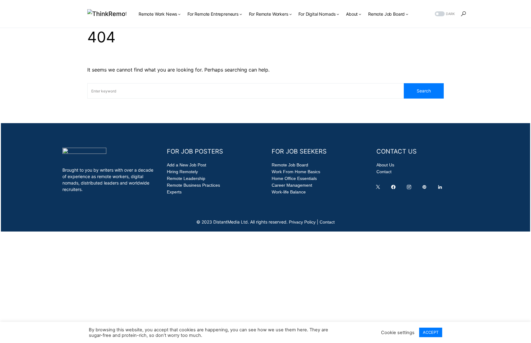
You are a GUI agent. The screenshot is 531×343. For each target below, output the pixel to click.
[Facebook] (394, 188)
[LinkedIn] (441, 188)
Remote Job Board (290, 164)
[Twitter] (379, 188)
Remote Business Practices (193, 185)
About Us (385, 164)
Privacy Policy (302, 222)
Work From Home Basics (296, 171)
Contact (383, 171)
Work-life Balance (289, 191)
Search (424, 90)
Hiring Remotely (182, 171)
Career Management (292, 185)
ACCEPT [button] (431, 332)
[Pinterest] (426, 188)
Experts (174, 191)
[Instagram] (410, 188)
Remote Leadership (186, 178)
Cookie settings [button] (398, 332)
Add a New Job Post (186, 164)
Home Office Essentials (294, 178)
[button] (444, 14)
